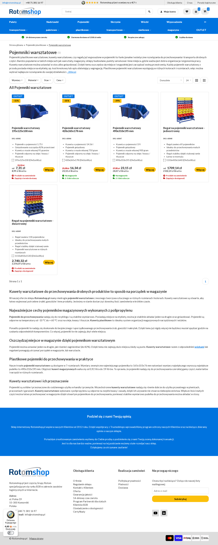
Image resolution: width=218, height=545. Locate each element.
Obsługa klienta (174, 2)
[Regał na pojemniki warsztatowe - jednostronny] (184, 110)
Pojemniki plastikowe (82, 25)
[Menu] (16, 511)
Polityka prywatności (129, 480)
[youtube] (155, 513)
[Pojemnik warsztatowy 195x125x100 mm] (33, 110)
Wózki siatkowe (143, 25)
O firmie (77, 480)
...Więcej (71, 71)
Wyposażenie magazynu (174, 25)
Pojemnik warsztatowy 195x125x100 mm (26, 129)
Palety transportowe (17, 25)
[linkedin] (164, 513)
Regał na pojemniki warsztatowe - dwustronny (32, 222)
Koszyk (205, 11)
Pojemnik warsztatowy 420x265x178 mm (76, 129)
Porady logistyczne (206, 2)
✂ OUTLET (201, 25)
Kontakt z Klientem (83, 487)
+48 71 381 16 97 (34, 2)
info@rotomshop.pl (11, 2)
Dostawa (123, 487)
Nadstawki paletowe (52, 25)
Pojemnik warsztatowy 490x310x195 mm (127, 129)
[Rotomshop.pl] (33, 12)
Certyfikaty (79, 511)
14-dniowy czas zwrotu (85, 498)
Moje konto (170, 11)
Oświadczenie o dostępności (88, 508)
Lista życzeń (187, 11)
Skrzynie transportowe (114, 25)
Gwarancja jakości (82, 494)
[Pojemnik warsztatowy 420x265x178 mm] (83, 110)
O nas (189, 2)
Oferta (76, 491)
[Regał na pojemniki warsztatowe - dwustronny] (33, 203)
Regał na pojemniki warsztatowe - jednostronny (184, 129)
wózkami (199, 346)
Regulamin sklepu (82, 484)
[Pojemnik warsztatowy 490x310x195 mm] (134, 110)
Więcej (49, 169)
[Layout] (196, 80)
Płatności (123, 484)
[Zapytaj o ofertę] (195, 11)
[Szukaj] (149, 11)
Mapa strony (36, 538)
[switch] (11, 533)
